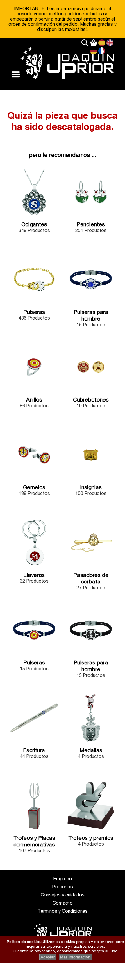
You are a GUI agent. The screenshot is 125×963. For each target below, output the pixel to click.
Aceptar (48, 957)
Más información (75, 957)
